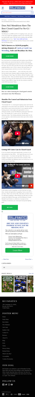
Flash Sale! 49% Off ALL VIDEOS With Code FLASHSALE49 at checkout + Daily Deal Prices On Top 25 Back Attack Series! (17, 2)
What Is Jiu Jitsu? (6, 353)
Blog (3, 340)
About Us (4, 338)
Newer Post (28, 259)
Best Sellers (27, 16)
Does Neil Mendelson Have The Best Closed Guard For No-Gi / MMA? (16, 21)
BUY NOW (9, 207)
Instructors (13, 16)
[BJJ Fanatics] (17, 8)
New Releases (21, 16)
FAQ (3, 343)
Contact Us (5, 332)
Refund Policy (6, 351)
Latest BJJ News (11, 19)
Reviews (4, 335)
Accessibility (5, 356)
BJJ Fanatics (4, 19)
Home (4, 316)
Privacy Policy (6, 348)
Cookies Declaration (7, 359)
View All (31, 273)
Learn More (17, 250)
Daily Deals (7, 16)
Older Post (6, 259)
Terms (4, 345)
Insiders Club (5, 330)
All (4, 267)
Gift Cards (5, 327)
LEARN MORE (10, 56)
